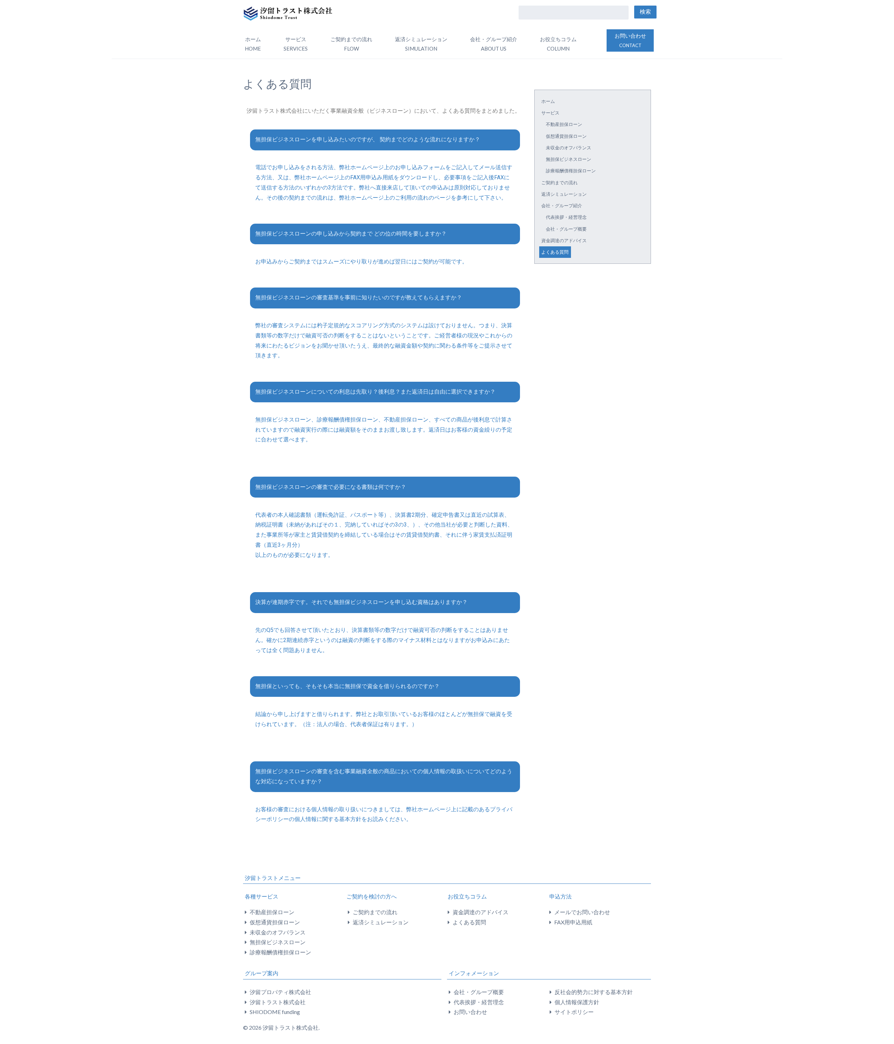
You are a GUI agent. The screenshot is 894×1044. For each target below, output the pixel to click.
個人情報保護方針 (577, 1002)
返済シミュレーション (421, 44)
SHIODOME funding (275, 1011)
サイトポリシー (574, 1011)
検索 (645, 11)
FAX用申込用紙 (573, 922)
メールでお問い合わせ (582, 912)
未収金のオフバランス (568, 147)
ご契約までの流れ (351, 44)
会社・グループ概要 (566, 229)
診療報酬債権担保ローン (571, 170)
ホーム (253, 44)
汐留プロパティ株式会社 (280, 992)
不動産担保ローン (564, 124)
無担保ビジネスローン (568, 159)
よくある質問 (555, 252)
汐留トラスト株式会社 (278, 1002)
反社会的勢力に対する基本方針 (594, 992)
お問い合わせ (630, 40)
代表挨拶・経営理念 (566, 217)
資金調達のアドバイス (564, 240)
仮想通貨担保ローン (566, 136)
